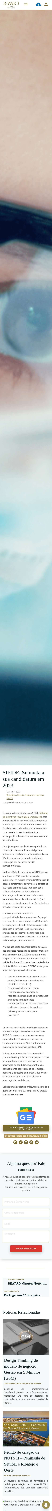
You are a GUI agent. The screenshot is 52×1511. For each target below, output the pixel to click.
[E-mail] (37, 1142)
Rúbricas (37, 1384)
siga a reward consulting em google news (26, 1128)
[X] (21, 1142)
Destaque (30, 795)
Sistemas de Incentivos (21, 1476)
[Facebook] (15, 1142)
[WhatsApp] (31, 1142)
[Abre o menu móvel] (25, 4)
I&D (39, 1135)
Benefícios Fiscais (15, 795)
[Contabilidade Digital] (38, 5)
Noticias (40, 795)
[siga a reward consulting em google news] (26, 1115)
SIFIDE (10, 798)
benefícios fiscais (13, 1135)
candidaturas (29, 1135)
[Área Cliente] (46, 5)
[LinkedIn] (26, 1142)
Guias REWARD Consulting (14, 1384)
